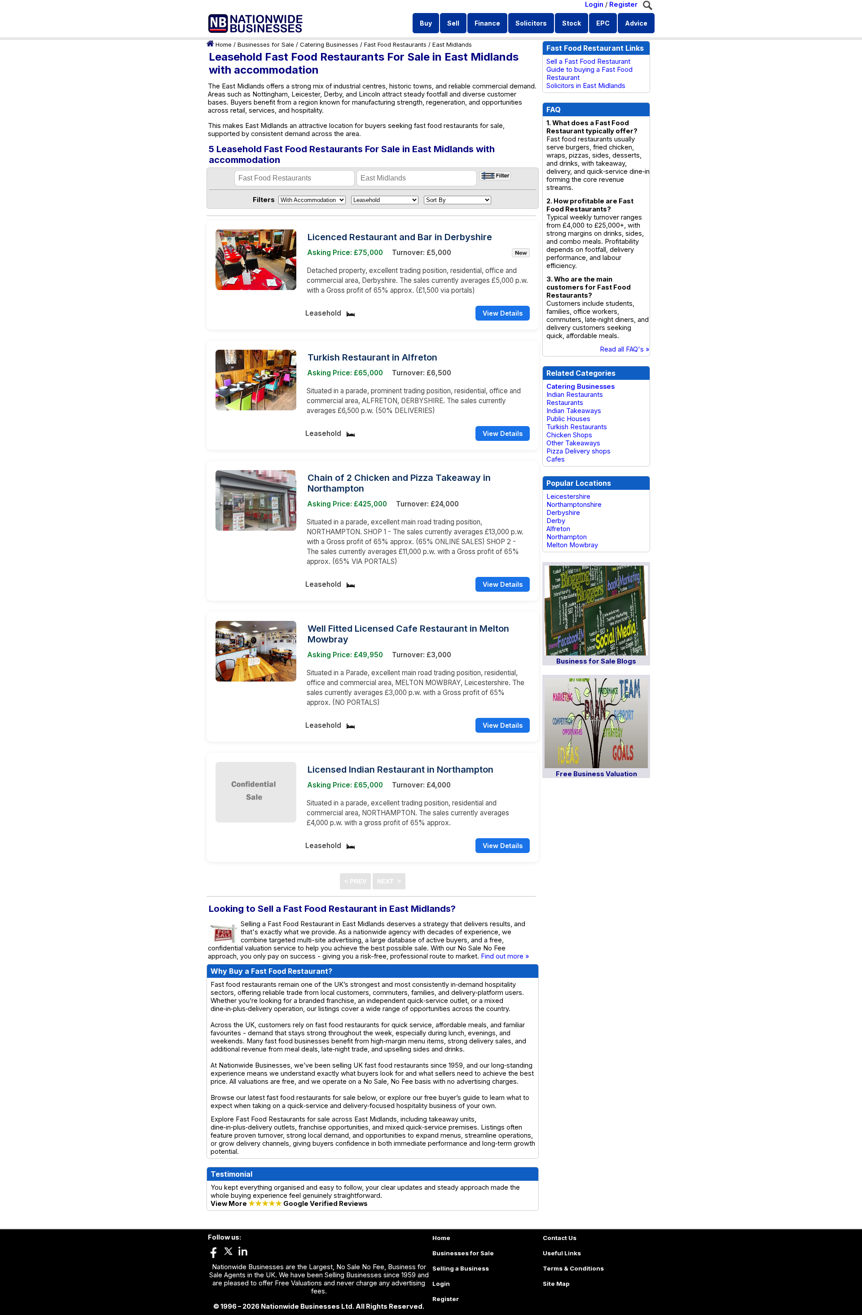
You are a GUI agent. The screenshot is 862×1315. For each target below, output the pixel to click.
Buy (426, 23)
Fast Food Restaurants (395, 44)
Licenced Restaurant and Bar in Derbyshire (400, 237)
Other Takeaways (573, 443)
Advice (636, 23)
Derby (555, 521)
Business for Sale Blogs (596, 661)
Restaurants (564, 403)
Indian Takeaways (573, 411)
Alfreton (558, 529)
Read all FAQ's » (625, 349)
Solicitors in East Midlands (585, 86)
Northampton (566, 537)
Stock (571, 23)
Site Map (556, 1283)
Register (623, 4)
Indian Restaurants (574, 395)
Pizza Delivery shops (578, 451)
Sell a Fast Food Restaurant (588, 61)
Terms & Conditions (573, 1268)
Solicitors (531, 23)
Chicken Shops (569, 435)
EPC (603, 23)
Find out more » (505, 956)
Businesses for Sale (265, 44)
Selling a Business (460, 1268)
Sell (453, 23)
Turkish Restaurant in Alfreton (372, 357)
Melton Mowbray (572, 545)
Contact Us (559, 1237)
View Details (503, 313)
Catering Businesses (329, 44)
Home (224, 44)
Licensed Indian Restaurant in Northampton (400, 769)
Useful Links (562, 1253)
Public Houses (568, 419)
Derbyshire (563, 513)
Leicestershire (568, 497)
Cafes (555, 459)
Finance (487, 23)
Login (594, 4)
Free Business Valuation (596, 774)
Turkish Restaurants (576, 427)
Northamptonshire (574, 505)
